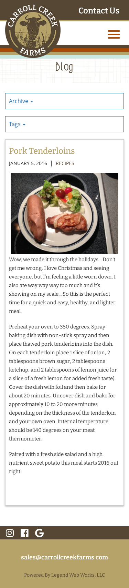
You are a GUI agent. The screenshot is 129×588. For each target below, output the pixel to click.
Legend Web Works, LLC (78, 575)
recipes (65, 163)
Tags (15, 124)
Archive (19, 101)
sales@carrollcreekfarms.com (64, 557)
